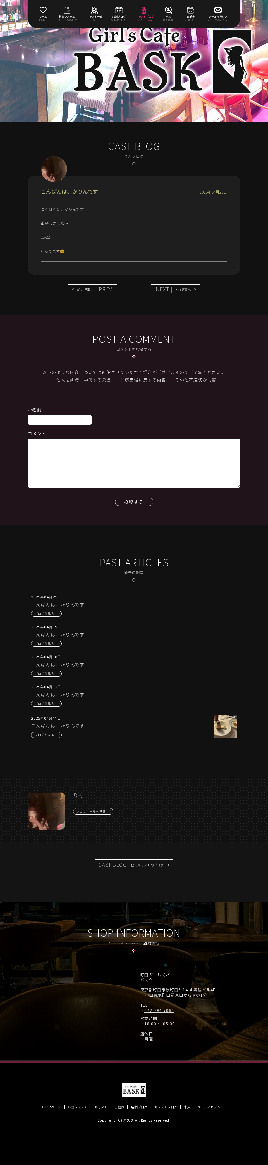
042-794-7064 (159, 1010)
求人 (187, 1107)
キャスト (101, 1107)
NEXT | (173, 289)
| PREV (94, 289)
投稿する (134, 502)
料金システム (78, 1107)
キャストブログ (165, 1107)
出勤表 (119, 1107)
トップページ (51, 1107)
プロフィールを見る (91, 811)
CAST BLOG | (131, 864)
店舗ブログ (139, 1107)
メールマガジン (208, 1107)
